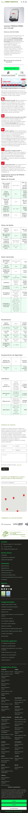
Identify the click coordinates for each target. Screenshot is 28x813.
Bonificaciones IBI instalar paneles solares (11, 628)
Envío (4, 469)
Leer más (19, 464)
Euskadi (3, 742)
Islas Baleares (18, 698)
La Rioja (17, 756)
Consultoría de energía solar (8, 557)
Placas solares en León (20, 721)
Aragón (16, 669)
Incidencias (4, 555)
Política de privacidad (17, 811)
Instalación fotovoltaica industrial (9, 606)
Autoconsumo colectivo (7, 618)
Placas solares (4, 636)
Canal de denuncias (6, 572)
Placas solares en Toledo (7, 734)
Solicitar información (10, 68)
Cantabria (17, 706)
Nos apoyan (4, 579)
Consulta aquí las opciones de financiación (13, 61)
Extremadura (18, 742)
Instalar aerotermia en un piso (8, 652)
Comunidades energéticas (7, 621)
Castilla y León (18, 717)
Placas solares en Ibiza (20, 700)
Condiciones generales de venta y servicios (11, 577)
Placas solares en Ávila (20, 719)
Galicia (3, 756)
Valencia (3, 775)
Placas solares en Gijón (7, 704)
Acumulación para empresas (8, 623)
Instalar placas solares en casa (8, 604)
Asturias (3, 698)
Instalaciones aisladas (6, 609)
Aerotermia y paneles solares (8, 645)
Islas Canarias (4, 706)
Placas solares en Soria (20, 735)
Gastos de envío (5, 568)
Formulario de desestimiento (8, 575)
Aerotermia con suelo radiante (8, 655)
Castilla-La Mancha (6, 717)
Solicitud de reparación (7, 559)
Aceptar (14, 801)
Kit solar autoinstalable (7, 633)
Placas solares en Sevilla (7, 671)
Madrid (3, 765)
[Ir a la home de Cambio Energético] (9, 2)
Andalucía (3, 669)
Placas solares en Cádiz (7, 674)
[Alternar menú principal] (26, 1)
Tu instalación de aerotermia (8, 643)
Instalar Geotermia (5, 660)
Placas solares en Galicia (7, 758)
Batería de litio (4, 612)
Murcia (16, 765)
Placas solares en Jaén (6, 691)
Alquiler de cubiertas (6, 626)
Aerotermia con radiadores (7, 657)
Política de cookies (9, 811)
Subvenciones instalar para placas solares (11, 631)
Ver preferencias (14, 808)
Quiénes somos (5, 565)
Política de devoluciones (7, 570)
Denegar (14, 804)
